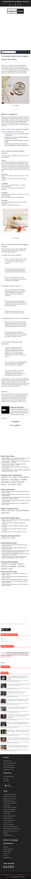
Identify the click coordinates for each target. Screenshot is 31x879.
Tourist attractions (18, 482)
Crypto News (5, 512)
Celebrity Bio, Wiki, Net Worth (10, 803)
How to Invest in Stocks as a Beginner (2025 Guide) (13, 522)
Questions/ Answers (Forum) (9, 816)
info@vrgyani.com (7, 857)
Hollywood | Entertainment (9, 809)
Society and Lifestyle (8, 818)
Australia (4, 477)
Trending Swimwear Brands (9, 794)
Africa (15, 477)
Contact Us (5, 846)
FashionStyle (26, 62)
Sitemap (5, 855)
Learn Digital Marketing (8, 776)
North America (5, 482)
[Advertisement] (15, 32)
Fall (8, 537)
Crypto (3, 510)
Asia (10, 477)
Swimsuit (13, 564)
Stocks (3, 537)
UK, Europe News (7, 822)
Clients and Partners (8, 849)
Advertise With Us (7, 851)
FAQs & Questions (7, 835)
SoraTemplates (13, 874)
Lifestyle (20, 564)
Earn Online (6, 780)
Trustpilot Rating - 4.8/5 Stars (18, 876)
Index (13, 537)
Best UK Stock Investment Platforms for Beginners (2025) (15, 525)
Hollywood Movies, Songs (9, 811)
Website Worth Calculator (9, 767)
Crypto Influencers (22, 510)
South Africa (12, 484)
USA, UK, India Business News (10, 826)
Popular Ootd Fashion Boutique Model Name (12, 579)
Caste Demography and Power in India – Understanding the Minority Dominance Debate (17, 678)
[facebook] (12, 5)
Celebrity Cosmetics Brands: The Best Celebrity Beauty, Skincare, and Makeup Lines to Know (14, 557)
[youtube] (10, 5)
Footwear (4, 566)
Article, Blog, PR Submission (9, 763)
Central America (24, 477)
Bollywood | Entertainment (9, 798)
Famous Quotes (7, 805)
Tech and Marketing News (9, 820)
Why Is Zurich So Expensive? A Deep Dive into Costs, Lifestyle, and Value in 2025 (14, 464)
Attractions (5, 479)
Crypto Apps (11, 510)
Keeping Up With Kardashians (10, 830)
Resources (5, 778)
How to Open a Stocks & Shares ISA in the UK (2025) (14, 528)
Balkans (3, 484)
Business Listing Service (8, 765)
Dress (11, 568)
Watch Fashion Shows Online (10, 796)
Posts (3, 638)
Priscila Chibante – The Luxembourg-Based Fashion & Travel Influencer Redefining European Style (16, 458)
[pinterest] (15, 5)
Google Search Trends (8, 769)
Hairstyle (4, 568)
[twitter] (18, 5)
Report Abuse (7, 861)
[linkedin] (21, 5)
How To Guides (6, 813)
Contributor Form (7, 761)
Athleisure (21, 566)
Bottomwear (12, 566)
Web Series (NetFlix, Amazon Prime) (11, 828)
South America (14, 479)
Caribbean (24, 479)
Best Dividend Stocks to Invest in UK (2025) (12, 531)
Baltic (19, 484)
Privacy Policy (6, 853)
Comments (5, 641)
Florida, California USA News (10, 807)
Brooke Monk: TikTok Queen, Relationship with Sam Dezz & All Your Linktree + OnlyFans (18, 716)
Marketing (5, 833)
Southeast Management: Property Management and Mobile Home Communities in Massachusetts (15, 551)
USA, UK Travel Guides (8, 824)
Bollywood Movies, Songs (9, 801)
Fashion (21, 62)
